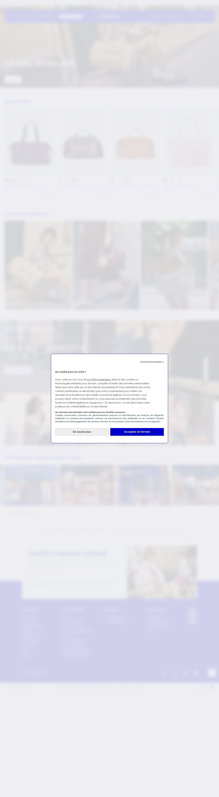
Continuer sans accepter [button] (152, 361)
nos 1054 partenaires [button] (98, 379)
